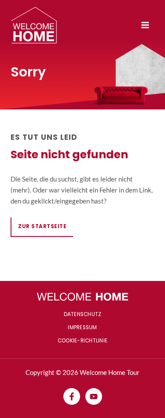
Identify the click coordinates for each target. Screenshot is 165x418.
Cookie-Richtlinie (82, 340)
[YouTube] (93, 396)
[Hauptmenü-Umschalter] (145, 25)
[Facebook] (71, 396)
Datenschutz (83, 314)
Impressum (82, 327)
